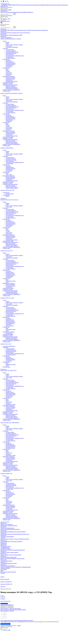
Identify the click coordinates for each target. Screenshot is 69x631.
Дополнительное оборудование (10, 84)
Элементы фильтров (5, 568)
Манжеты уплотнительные (18, 558)
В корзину (3, 596)
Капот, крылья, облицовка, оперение (14, 44)
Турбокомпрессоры (5, 547)
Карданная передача (10, 64)
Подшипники (4, 569)
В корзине (3, 598)
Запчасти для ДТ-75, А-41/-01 (7, 297)
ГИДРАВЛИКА (4, 4)
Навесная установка (10, 86)
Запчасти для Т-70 (5, 521)
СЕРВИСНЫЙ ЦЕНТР (13, 4)
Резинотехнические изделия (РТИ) (9, 557)
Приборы (16, 552)
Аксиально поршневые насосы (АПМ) (22, 30)
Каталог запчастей (23, 4)
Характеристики (9, 604)
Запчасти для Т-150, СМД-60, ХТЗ (8, 370)
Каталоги (3, 573)
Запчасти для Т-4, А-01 (6, 343)
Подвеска (8, 403)
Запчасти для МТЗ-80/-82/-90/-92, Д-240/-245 (11, 38)
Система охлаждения (11, 50)
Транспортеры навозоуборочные (14, 534)
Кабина (7, 42)
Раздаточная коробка (10, 63)
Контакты (49, 4)
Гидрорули (21, 32)
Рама (7, 69)
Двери (7, 43)
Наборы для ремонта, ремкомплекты (11, 89)
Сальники (3, 560)
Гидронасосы (27, 32)
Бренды (6, 6)
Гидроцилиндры (4, 32)
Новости (45, 4)
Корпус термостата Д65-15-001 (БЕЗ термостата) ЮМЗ (13, 609)
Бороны (5, 531)
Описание (3, 604)
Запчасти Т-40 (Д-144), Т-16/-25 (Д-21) (9, 199)
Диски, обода (9, 72)
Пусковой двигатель (10, 58)
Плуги (2, 531)
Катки (7, 282)
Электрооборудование (8, 82)
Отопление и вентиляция (12, 47)
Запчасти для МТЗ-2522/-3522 (7, 190)
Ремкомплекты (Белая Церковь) (8, 565)
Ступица (8, 71)
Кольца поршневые (17, 541)
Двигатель (5, 48)
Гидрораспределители (36, 30)
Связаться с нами (6, 18)
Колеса (7, 70)
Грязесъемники (8, 560)
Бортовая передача (10, 273)
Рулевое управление (10, 77)
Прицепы (6, 529)
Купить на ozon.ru (5, 624)
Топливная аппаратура (6, 546)
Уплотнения (3, 563)
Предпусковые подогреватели (18, 550)
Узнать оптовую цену (5, 601)
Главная (2, 576)
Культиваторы (16, 529)
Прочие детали (6, 91)
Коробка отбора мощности (12, 88)
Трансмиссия (6, 59)
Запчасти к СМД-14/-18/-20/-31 (8, 539)
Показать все (3, 31)
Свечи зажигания (17, 554)
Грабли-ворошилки (21, 531)
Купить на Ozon (4, 603)
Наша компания (39, 4)
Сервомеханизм (9, 276)
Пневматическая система (11, 81)
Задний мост (9, 66)
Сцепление (8, 60)
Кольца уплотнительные (6, 558)
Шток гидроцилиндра (13, 32)
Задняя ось (8, 75)
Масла (2, 570)
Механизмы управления (8, 76)
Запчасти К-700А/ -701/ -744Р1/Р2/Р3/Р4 (10, 422)
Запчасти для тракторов (6, 37)
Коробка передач (10, 61)
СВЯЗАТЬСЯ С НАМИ (6, 9)
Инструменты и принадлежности (8, 571)
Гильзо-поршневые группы (12, 52)
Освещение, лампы (5, 552)
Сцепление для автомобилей (7, 536)
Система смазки (9, 56)
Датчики (12, 552)
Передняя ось (9, 74)
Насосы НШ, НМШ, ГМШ (7, 30)
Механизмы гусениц (10, 281)
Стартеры (8, 550)
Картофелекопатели (12, 531)
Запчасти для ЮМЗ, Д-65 (6, 473)
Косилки (11, 529)
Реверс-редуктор (10, 325)
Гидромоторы (44, 30)
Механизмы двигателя (11, 53)
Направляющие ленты (11, 563)
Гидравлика (3, 29)
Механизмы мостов (10, 448)
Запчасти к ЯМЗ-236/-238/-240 (22, 539)
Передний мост (9, 65)
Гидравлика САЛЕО (17, 35)
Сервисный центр (31, 4)
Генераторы (3, 550)
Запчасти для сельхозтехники (7, 528)
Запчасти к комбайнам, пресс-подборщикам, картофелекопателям (16, 567)
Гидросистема (9, 80)
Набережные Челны (5, 21)
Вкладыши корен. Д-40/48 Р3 (7, 610)
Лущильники (4, 534)
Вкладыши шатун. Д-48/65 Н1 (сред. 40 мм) (11, 608)
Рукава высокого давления (7, 35)
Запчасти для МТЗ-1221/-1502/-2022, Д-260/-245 (11, 93)
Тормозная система (10, 78)
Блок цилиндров (10, 54)
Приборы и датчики (7, 83)
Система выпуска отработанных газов (15, 55)
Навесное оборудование (11, 87)
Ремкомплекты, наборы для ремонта (9, 525)
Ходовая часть (6, 67)
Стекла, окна (9, 46)
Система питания (10, 49)
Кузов (4, 41)
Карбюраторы (4, 543)
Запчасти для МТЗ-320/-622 (7, 147)
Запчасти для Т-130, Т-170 (7, 250)
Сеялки (2, 529)
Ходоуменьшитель (10, 323)
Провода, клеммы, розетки (7, 554)
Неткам (19, 625)
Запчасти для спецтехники (7, 524)
